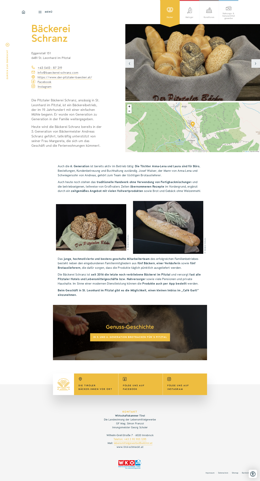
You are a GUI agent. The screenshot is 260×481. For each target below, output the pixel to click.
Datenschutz (223, 473)
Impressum (210, 473)
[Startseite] (30, 12)
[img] (192, 62)
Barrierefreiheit (248, 473)
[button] (129, 63)
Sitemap (235, 473)
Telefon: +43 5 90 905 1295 (130, 439)
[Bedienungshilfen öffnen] (253, 474)
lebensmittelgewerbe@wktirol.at (133, 443)
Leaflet (246, 151)
